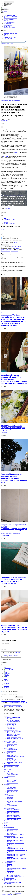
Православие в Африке (13, 811)
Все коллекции (8, 38)
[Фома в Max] (5, 676)
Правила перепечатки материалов (13, 706)
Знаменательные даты (13, 778)
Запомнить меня (6, 659)
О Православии (11, 776)
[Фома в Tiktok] (6, 672)
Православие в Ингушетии (14, 816)
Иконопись (10, 798)
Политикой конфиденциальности (9, 251)
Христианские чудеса (12, 774)
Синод (5, 218)
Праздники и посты (9, 827)
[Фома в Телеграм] (7, 670)
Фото (5, 823)
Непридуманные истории (10, 16)
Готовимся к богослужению (11, 873)
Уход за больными (11, 787)
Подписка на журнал (9, 27)
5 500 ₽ (2, 233)
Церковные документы (10, 879)
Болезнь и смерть (11, 785)
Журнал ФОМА (5, 100)
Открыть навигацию (9, 2)
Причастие (10, 865)
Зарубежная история (12, 783)
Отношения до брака (12, 790)
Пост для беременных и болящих (15, 834)
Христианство (7, 220)
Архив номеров (8, 688)
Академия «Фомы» (9, 19)
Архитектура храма (12, 749)
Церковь (6, 222)
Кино (8, 802)
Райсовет (6, 34)
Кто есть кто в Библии (13, 720)
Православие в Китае (12, 819)
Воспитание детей (8, 752)
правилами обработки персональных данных (13, 701)
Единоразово (6, 238)
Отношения (7, 763)
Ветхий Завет (10, 718)
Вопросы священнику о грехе (15, 848)
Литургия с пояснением (13, 875)
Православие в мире (9, 808)
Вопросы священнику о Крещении (16, 854)
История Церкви (11, 780)
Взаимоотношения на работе (14, 792)
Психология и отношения (10, 18)
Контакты (6, 683)
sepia (7, 120)
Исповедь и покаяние (12, 866)
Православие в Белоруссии (14, 812)
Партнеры (6, 687)
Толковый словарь (12, 805)
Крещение (9, 864)
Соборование (10, 871)
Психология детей (11, 755)
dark (4, 120)
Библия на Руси (11, 727)
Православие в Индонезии (14, 818)
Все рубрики (7, 26)
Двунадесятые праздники (13, 734)
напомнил (5, 156)
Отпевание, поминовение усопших (16, 868)
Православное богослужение (11, 35)
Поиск (5, 5)
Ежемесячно (15, 238)
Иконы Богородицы (12, 742)
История (6, 777)
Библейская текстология (13, 721)
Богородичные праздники (14, 737)
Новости (6, 20)
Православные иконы (9, 741)
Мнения (6, 822)
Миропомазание (11, 869)
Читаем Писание (11, 724)
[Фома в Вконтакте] (7, 668)
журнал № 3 (17, 152)
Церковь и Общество (9, 880)
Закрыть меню (4, 9)
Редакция (7, 208)
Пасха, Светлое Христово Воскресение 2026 (14, 732)
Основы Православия (9, 15)
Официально (17, 100)
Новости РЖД (7, 769)
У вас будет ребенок (12, 760)
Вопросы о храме (11, 861)
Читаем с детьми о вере (10, 37)
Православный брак (12, 791)
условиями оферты (16, 246)
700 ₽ (2, 229)
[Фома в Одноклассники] (8, 669)
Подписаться (19, 696)
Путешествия (7, 767)
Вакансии (6, 686)
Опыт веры (10, 773)
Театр (8, 804)
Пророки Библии (11, 723)
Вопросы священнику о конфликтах (16, 852)
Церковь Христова (9, 878)
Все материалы (8, 25)
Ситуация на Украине (9, 219)
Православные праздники (11, 730)
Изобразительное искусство (14, 801)
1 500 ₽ (2, 231)
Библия (6, 716)
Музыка (9, 799)
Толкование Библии (12, 725)
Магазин (6, 680)
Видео (5, 825)
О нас (5, 679)
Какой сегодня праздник (10, 33)
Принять (15, 894)
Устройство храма (11, 751)
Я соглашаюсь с (11, 246)
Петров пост (10, 833)
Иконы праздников (12, 744)
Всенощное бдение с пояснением (15, 876)
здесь (15, 242)
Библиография (11, 728)
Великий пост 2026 (12, 830)
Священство (10, 872)
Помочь (6, 8)
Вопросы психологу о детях (14, 762)
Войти (11, 43)
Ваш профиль (7, 3)
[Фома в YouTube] (6, 673)
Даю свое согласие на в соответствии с (11, 249)
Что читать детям (11, 759)
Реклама (6, 681)
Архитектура (10, 795)
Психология (7, 784)
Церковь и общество (9, 223)
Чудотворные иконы (12, 746)
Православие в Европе (13, 815)
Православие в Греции (13, 813)
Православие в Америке (13, 809)
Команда (6, 684)
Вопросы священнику (9, 22)
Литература (10, 797)
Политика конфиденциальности (12, 705)
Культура (6, 794)
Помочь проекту (5, 245)
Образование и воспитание (11, 766)
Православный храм (9, 748)
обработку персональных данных (10, 248)
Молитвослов (7, 23)
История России (11, 781)
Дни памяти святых (12, 735)
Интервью (6, 820)
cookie (18, 707)
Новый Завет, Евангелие (13, 717)
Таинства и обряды (9, 862)
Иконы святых (11, 745)
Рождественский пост (12, 829)
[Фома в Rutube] (6, 675)
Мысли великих (11, 806)
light (2, 120)
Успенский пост (11, 831)
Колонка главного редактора (11, 765)
